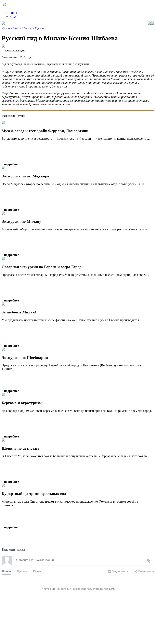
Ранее (37, 571)
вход (13, 16)
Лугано (39, 28)
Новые (6, 571)
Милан (17, 28)
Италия (6, 28)
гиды (13, 12)
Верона (28, 28)
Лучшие (22, 571)
